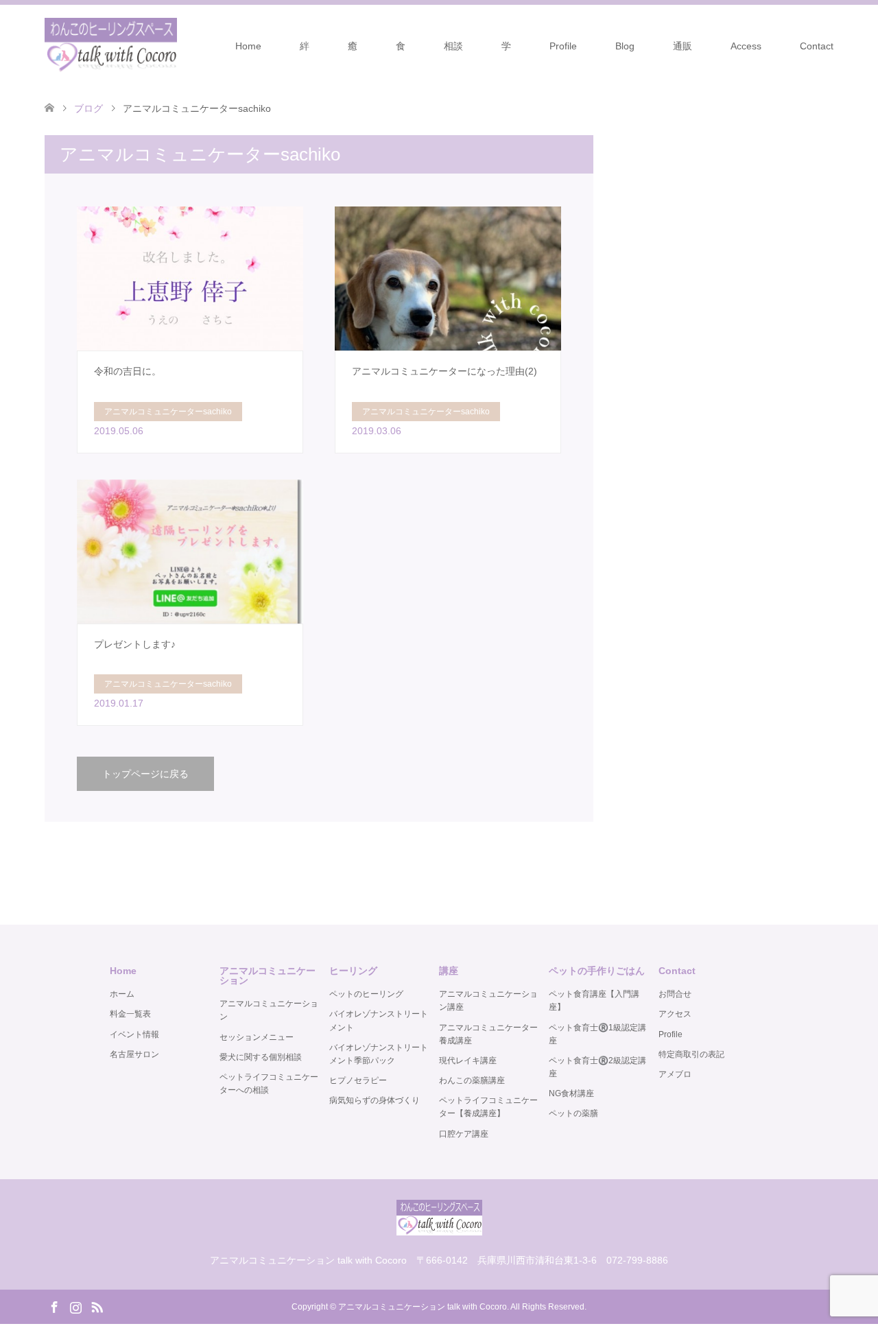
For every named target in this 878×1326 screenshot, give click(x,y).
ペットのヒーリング (366, 994)
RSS (96, 1306)
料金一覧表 (130, 1014)
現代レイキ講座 (468, 1060)
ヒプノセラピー (358, 1080)
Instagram (75, 1306)
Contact (816, 45)
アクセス (674, 1014)
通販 (682, 45)
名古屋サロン (134, 1054)
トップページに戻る (145, 773)
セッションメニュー (257, 1037)
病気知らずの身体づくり (374, 1100)
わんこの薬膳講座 (472, 1080)
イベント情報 (134, 1034)
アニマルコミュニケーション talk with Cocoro (422, 1307)
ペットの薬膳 (573, 1113)
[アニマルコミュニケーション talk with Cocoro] (111, 45)
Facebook (54, 1306)
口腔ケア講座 (463, 1134)
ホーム (122, 994)
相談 (453, 45)
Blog (624, 45)
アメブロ (674, 1074)
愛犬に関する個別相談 (261, 1057)
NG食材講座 (571, 1093)
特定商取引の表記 (691, 1054)
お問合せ (674, 994)
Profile (563, 45)
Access (746, 45)
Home (248, 45)
